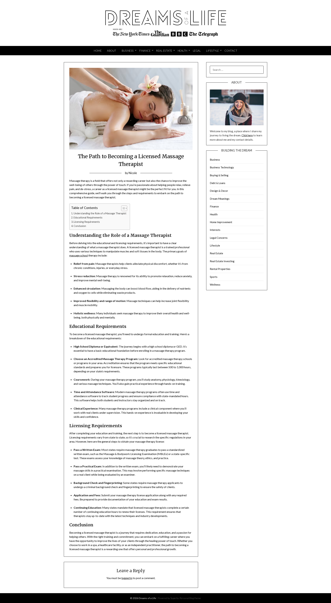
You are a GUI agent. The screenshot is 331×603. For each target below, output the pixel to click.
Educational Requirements (88, 217)
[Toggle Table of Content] (122, 208)
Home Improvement (221, 222)
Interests (215, 229)
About (111, 50)
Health (182, 50)
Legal (197, 50)
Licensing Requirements (87, 221)
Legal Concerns (219, 237)
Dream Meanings (219, 198)
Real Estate (164, 50)
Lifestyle (212, 50)
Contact (230, 50)
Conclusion (80, 225)
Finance (145, 50)
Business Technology (222, 167)
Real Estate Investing (222, 261)
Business (128, 50)
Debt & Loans (217, 183)
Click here (247, 135)
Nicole (133, 173)
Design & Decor (219, 190)
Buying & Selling (219, 175)
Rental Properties (220, 268)
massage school (78, 255)
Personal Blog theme (190, 598)
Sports (213, 276)
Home (98, 50)
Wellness (215, 284)
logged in (126, 578)
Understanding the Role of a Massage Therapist (100, 213)
